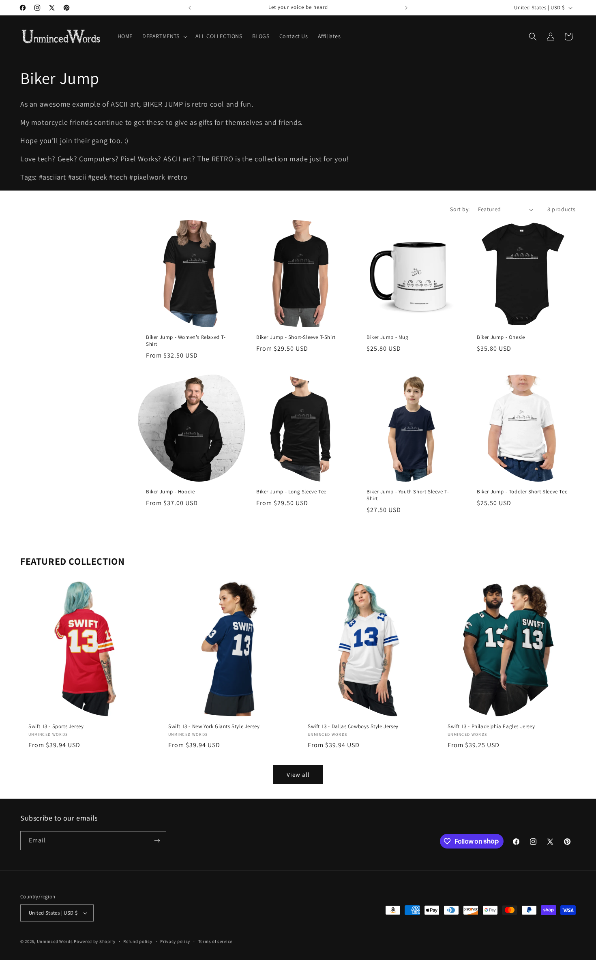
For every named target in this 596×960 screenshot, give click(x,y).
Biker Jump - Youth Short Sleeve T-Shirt (408, 495)
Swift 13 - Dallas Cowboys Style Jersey (353, 726)
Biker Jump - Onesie (501, 337)
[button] (164, 36)
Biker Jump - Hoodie (170, 492)
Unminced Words (55, 941)
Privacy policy (175, 941)
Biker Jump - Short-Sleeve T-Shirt (296, 337)
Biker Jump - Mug (388, 337)
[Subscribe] (157, 840)
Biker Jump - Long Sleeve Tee (291, 492)
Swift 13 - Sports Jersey (56, 726)
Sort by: (460, 209)
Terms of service (215, 941)
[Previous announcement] (190, 7)
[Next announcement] (406, 7)
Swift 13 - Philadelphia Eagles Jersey (491, 726)
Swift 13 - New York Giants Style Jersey (213, 726)
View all (298, 774)
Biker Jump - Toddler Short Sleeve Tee (522, 492)
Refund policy (137, 941)
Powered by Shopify (95, 941)
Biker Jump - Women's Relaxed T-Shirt (186, 340)
